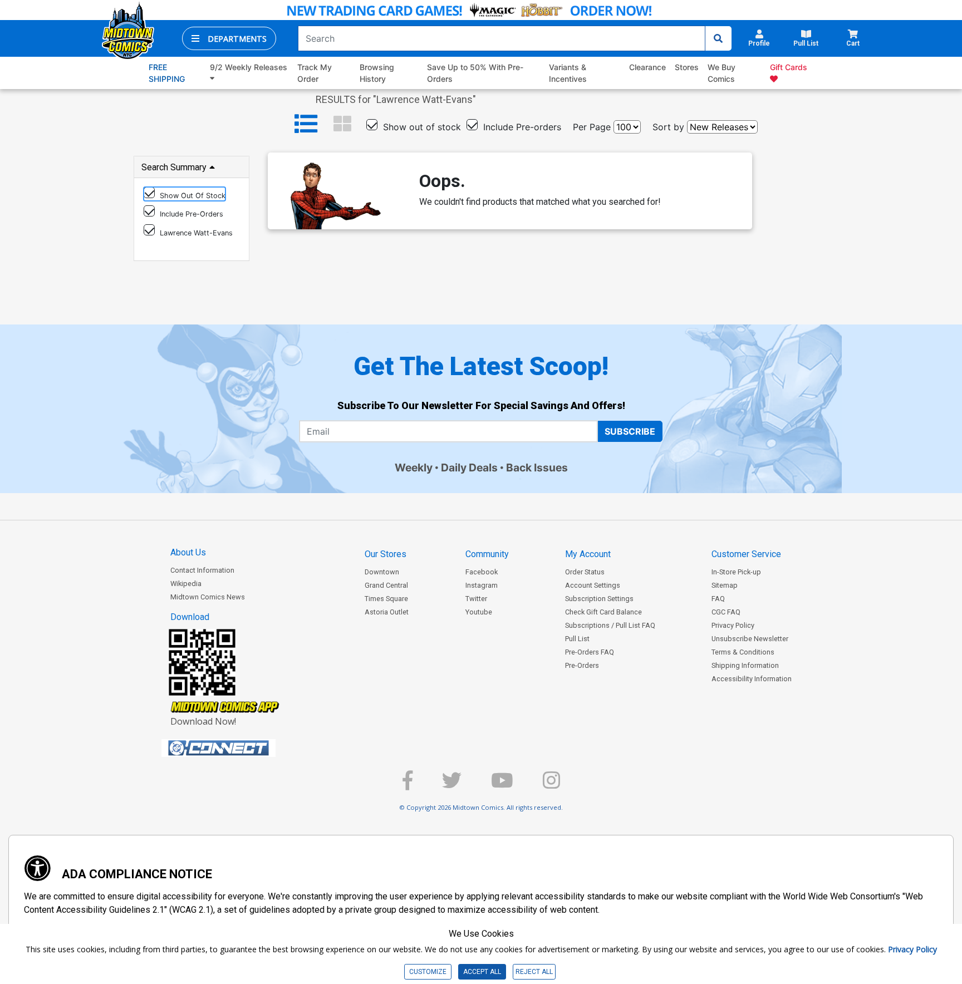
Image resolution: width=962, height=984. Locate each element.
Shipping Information (745, 665)
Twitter (476, 598)
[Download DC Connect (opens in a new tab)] (239, 748)
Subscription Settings (599, 598)
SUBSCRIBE (630, 431)
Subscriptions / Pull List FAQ (610, 625)
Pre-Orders (582, 665)
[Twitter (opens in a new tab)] (452, 785)
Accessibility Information (751, 679)
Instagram (481, 585)
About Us (188, 552)
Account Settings (592, 585)
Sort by (668, 126)
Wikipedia (186, 583)
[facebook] (407, 785)
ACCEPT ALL (482, 972)
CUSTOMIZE (427, 972)
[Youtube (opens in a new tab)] (502, 785)
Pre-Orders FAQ (589, 652)
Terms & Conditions (742, 652)
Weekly (414, 467)
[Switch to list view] (306, 124)
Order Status (585, 572)
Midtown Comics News (207, 597)
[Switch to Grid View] (342, 124)
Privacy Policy (732, 625)
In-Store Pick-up (736, 572)
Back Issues (537, 467)
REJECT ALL (534, 972)
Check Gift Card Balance (603, 612)
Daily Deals (469, 467)
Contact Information (202, 570)
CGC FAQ (725, 612)
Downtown (382, 572)
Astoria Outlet (387, 612)
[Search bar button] (718, 38)
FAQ (718, 598)
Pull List (577, 638)
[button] (229, 38)
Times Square (386, 598)
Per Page (592, 126)
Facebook (481, 572)
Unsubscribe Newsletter (749, 638)
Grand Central (386, 585)
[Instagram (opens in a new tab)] (551, 785)
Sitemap (724, 585)
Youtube (478, 612)
